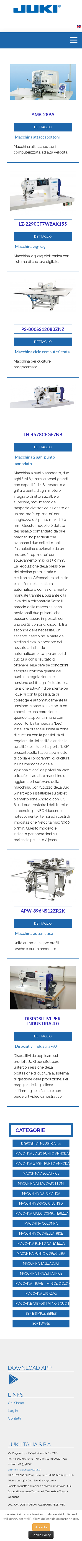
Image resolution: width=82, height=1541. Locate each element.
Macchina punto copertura (41, 1253)
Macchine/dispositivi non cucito (42, 1303)
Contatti (14, 1418)
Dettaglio (43, 127)
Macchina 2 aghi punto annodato (42, 1163)
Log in (13, 1411)
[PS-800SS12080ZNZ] (43, 295)
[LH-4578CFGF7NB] (43, 396)
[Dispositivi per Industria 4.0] (43, 987)
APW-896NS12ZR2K (43, 910)
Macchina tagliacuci (41, 1263)
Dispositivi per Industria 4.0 (43, 1021)
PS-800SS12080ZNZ (42, 329)
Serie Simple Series (41, 1313)
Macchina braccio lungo (41, 1203)
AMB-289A (42, 114)
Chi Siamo (16, 1403)
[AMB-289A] (43, 81)
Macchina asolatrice (41, 1173)
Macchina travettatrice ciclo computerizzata (42, 1283)
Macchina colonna (41, 1223)
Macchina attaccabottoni (37, 136)
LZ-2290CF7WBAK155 (43, 224)
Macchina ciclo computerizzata (42, 351)
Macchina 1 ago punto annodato (42, 1153)
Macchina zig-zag (30, 246)
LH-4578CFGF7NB (43, 434)
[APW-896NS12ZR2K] (43, 879)
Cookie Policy (41, 1535)
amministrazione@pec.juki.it (24, 1469)
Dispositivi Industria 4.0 (35, 1046)
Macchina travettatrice (41, 1273)
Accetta (41, 1527)
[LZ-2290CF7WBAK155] (43, 192)
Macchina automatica (34, 933)
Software (41, 1323)
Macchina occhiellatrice (41, 1233)
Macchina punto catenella (41, 1243)
